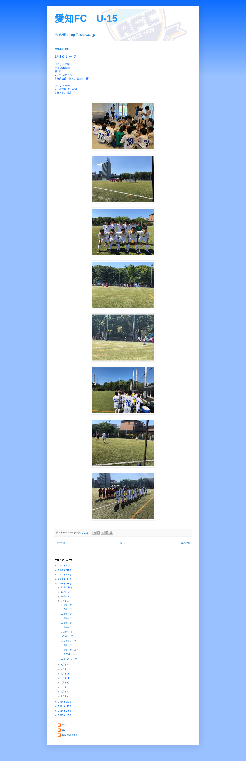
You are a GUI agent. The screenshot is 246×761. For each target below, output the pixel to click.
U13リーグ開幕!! (69, 650)
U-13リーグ (67, 632)
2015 (61, 715)
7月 (63, 669)
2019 (61, 583)
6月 (63, 673)
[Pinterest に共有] (111, 533)
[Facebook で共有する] (107, 533)
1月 (63, 696)
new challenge (69, 734)
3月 (63, 687)
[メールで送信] (94, 533)
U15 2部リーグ (68, 641)
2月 (63, 691)
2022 (61, 570)
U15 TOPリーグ (69, 654)
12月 (63, 587)
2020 (61, 579)
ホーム (123, 543)
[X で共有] (103, 533)
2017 (61, 706)
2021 (61, 574)
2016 (61, 710)
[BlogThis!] (98, 533)
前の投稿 (185, 543)
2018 (61, 701)
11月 (63, 592)
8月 (63, 664)
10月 (63, 596)
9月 (63, 601)
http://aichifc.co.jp (82, 35)
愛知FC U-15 (86, 18)
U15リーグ (66, 609)
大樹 (64, 724)
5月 (63, 678)
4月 (63, 682)
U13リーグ (66, 605)
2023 (61, 565)
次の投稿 (60, 543)
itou (63, 729)
